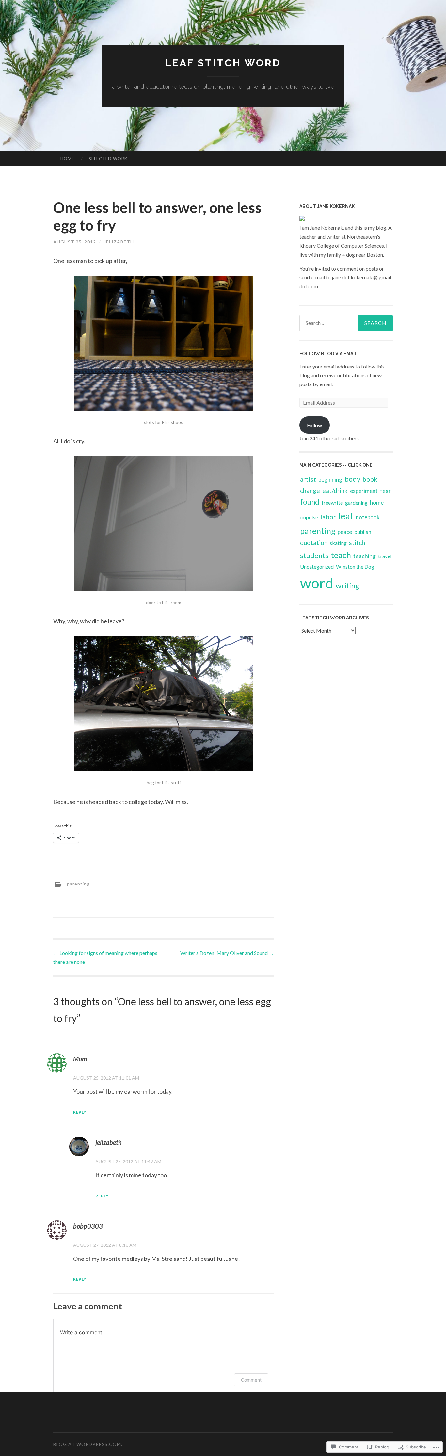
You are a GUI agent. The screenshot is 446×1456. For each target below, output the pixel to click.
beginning (330, 479)
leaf (346, 515)
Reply (80, 1112)
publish (362, 531)
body (352, 479)
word (316, 582)
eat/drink (335, 490)
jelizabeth (119, 241)
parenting (78, 883)
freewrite (332, 502)
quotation (313, 542)
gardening (356, 502)
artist (308, 479)
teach (341, 555)
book (370, 479)
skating (338, 543)
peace (345, 532)
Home (67, 158)
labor (328, 517)
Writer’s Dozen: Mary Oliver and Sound (227, 953)
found (309, 501)
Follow (314, 425)
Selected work (108, 158)
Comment (251, 1380)
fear (385, 490)
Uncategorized (317, 566)
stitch (357, 542)
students (314, 555)
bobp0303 (88, 1226)
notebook (368, 517)
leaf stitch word (223, 63)
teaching (364, 556)
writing (347, 585)
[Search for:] (346, 323)
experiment (364, 490)
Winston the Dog (355, 566)
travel (385, 556)
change (310, 490)
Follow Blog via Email (328, 353)
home (377, 502)
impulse (309, 517)
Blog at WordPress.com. (87, 1444)
